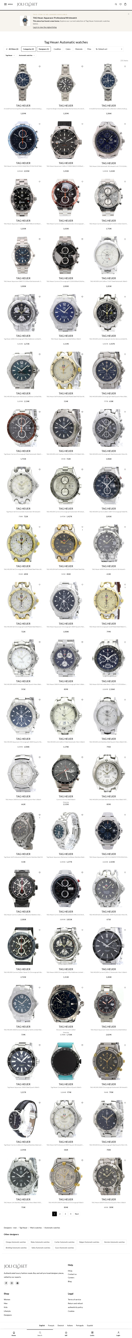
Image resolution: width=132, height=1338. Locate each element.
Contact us (72, 1274)
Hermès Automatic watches (114, 1242)
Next (77, 1214)
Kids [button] (5, 1307)
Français (51, 1325)
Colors (68, 49)
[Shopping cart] (125, 4)
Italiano (70, 1325)
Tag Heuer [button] (9, 55)
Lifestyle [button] (7, 1311)
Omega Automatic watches (16, 1242)
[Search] (116, 4)
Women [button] (7, 1299)
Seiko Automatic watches (41, 1248)
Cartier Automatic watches (65, 1242)
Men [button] (5, 1303)
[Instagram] (12, 1283)
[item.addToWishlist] (40, 66)
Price (89, 49)
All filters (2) (13, 49)
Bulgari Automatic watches (89, 1242)
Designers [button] (8, 1315)
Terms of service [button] (74, 1299)
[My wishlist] (120, 4)
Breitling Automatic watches (16, 1248)
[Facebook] (6, 1283)
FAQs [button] (70, 1271)
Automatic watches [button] (26, 55)
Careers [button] (71, 1277)
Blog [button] (70, 1281)
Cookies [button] (71, 1311)
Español (90, 1325)
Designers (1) (44, 49)
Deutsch (61, 1325)
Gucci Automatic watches (64, 1248)
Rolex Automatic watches (40, 1242)
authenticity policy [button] (75, 1307)
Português (80, 1325)
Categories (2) (28, 49)
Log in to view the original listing (45, 27)
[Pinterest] (17, 1283)
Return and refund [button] (75, 1303)
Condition (57, 49)
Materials (78, 49)
